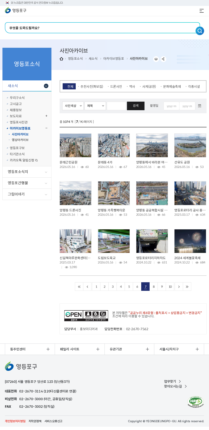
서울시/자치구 (169, 349)
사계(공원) (149, 86)
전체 (70, 86)
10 (170, 286)
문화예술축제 (172, 86)
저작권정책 (35, 421)
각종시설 (194, 86)
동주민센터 (18, 349)
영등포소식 (75, 58)
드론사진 (116, 86)
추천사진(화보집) (91, 86)
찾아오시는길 (173, 386)
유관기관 (116, 349)
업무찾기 (170, 381)
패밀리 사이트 (69, 349)
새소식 (93, 58)
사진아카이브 (139, 58)
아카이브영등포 (113, 58)
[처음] (79, 286)
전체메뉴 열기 (201, 10)
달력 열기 (199, 106)
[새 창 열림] (195, 402)
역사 (132, 86)
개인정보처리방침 (15, 421)
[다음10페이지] (179, 286)
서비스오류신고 (53, 421)
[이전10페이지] (87, 286)
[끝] (187, 286)
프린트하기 (156, 59)
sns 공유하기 (164, 59)
